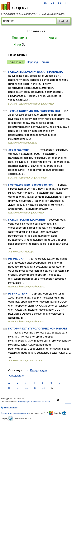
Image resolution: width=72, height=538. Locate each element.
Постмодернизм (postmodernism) (30, 184)
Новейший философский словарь (26, 286)
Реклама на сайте (41, 401)
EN (45, 3)
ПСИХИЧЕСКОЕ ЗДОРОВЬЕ (26, 219)
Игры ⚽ (19, 44)
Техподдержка (25, 401)
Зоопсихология (18, 149)
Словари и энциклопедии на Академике (33, 14)
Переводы (19, 37)
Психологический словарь (22, 142)
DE (52, 3)
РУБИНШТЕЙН (17, 293)
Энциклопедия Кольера (21, 251)
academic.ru (15, 6)
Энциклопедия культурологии (25, 360)
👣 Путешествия (9, 408)
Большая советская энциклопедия (27, 177)
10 (26, 387)
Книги (53, 37)
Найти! (63, 21)
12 (43, 387)
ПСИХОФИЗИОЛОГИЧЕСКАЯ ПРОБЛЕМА (35, 71)
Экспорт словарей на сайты (14, 413)
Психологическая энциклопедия (26, 212)
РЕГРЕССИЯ (16, 258)
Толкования (36, 31)
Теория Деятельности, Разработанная (34, 110)
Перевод (32, 61)
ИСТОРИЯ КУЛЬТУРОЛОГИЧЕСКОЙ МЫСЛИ (37, 328)
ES (59, 3)
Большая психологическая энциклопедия (31, 103)
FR (66, 3)
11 (35, 387)
